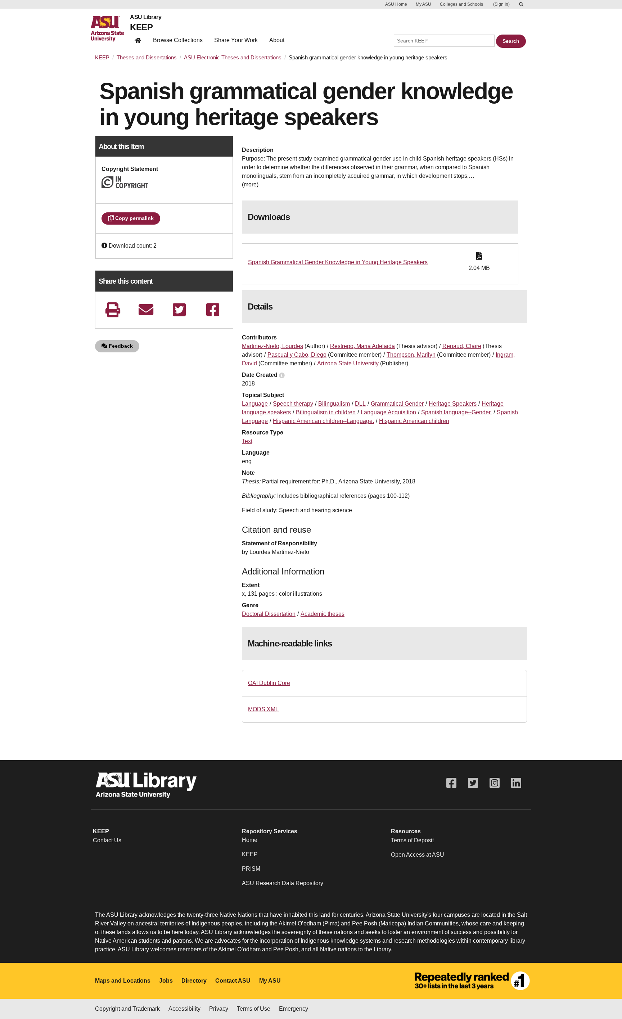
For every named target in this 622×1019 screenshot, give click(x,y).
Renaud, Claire (461, 346)
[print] (113, 309)
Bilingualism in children (326, 412)
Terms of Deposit (412, 840)
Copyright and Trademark (127, 1009)
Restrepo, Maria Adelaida (362, 346)
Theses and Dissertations (147, 57)
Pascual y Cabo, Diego (296, 355)
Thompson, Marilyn (411, 355)
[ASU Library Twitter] (473, 783)
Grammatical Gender (397, 404)
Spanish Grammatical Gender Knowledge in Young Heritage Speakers (338, 262)
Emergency (293, 1009)
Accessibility (184, 1009)
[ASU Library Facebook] (451, 783)
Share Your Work (236, 40)
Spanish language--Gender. (456, 412)
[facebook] (213, 309)
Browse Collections (178, 40)
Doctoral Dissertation (269, 614)
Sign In (501, 4)
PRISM (251, 869)
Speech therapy (293, 404)
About (276, 40)
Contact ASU (233, 981)
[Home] (110, 29)
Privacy (218, 1009)
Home (249, 840)
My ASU (423, 4)
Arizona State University (348, 363)
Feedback (120, 346)
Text (247, 441)
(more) (250, 184)
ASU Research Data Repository (282, 883)
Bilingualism (334, 404)
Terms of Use (253, 1009)
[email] (146, 309)
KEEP (141, 27)
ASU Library (145, 17)
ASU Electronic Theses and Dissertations (232, 57)
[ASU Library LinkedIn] (516, 783)
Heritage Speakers (453, 404)
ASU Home (396, 4)
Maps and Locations (122, 981)
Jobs (166, 981)
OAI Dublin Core (269, 683)
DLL (360, 404)
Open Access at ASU (417, 855)
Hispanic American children (414, 421)
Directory (194, 981)
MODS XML (263, 709)
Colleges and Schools (461, 4)
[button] (105, 246)
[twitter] (179, 309)
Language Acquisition (388, 412)
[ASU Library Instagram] (494, 783)
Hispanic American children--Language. (323, 421)
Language (255, 404)
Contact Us (107, 840)
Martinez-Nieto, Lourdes (272, 346)
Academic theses (322, 614)
